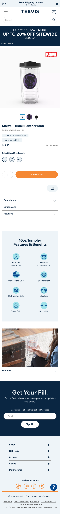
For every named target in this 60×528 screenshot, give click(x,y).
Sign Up (30, 424)
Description (10, 200)
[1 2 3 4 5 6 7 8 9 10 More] (7, 174)
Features (8, 214)
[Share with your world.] (52, 188)
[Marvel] (51, 54)
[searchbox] (30, 20)
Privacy (7, 501)
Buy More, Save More (30, 33)
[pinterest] (42, 486)
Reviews (6, 370)
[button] (4, 4)
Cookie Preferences (30, 504)
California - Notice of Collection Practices (30, 410)
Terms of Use (21, 501)
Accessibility (48, 501)
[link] (22, 117)
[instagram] (26, 486)
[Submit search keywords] (53, 20)
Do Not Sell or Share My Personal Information (30, 507)
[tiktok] (18, 486)
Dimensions (10, 207)
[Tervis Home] (30, 11)
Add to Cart (36, 174)
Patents (34, 501)
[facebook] (34, 486)
